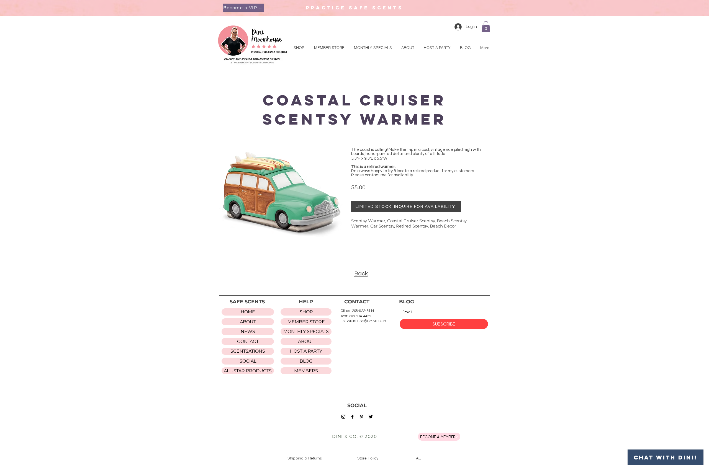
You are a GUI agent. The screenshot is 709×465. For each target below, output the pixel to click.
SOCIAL (248, 361)
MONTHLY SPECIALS (306, 331)
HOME (248, 311)
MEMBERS (306, 370)
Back (361, 274)
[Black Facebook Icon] (352, 416)
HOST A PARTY (306, 351)
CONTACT (248, 341)
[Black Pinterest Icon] (361, 416)
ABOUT (248, 321)
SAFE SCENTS (247, 302)
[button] (243, 8)
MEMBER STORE (306, 321)
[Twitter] (370, 416)
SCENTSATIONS (247, 351)
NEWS (248, 331)
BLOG (306, 361)
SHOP (306, 311)
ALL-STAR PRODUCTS (248, 370)
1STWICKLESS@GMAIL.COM (363, 321)
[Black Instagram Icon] (343, 416)
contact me (376, 175)
